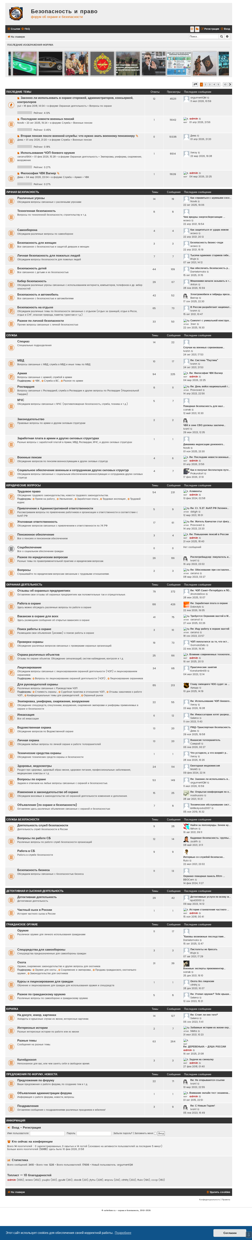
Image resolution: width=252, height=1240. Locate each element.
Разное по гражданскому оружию (41, 994)
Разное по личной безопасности (40, 321)
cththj (193, 984)
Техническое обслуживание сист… (210, 804)
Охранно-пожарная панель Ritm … (204, 876)
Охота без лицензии (202, 981)
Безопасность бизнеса (33, 870)
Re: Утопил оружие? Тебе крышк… (210, 994)
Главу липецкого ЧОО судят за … (210, 684)
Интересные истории (32, 1028)
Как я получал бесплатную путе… (210, 470)
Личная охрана (28, 740)
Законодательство (30, 419)
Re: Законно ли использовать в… (210, 779)
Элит (193, 324)
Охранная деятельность (73, 106)
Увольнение (66, 498)
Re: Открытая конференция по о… (210, 791)
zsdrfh (194, 841)
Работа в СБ (26, 851)
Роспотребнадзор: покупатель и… (210, 557)
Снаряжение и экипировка (76, 969)
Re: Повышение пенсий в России (209, 534)
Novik (20, 122)
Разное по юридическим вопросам (42, 557)
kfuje (193, 258)
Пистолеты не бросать (203, 949)
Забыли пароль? (122, 1133)
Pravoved (196, 390)
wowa (187, 220)
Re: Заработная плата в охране (209, 603)
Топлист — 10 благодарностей (29, 1175)
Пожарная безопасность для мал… (204, 406)
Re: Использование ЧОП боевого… (210, 701)
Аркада (194, 687)
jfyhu (92, 1180)
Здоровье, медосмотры (34, 766)
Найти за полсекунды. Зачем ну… (210, 825)
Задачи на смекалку (201, 1059)
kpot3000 (196, 900)
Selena (194, 718)
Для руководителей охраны (37, 684)
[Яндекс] (197, 29)
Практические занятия (203, 667)
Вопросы (24, 570)
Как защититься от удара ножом (209, 229)
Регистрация (32, 1127)
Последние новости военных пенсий (47, 119)
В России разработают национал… (210, 307)
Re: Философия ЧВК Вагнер (206, 373)
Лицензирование (29, 667)
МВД (20, 360)
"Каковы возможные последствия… (204, 936)
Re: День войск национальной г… (210, 386)
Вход (15, 1127)
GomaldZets (198, 645)
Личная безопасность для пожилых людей (48, 256)
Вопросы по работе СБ (34, 838)
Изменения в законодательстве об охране (47, 792)
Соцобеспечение (29, 547)
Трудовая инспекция (114, 498)
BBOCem (188, 879)
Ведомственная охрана (34, 727)
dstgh (194, 511)
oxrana (194, 573)
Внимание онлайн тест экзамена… (209, 1092)
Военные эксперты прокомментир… (204, 968)
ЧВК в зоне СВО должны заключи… (204, 425)
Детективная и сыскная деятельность (34, 891)
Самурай (195, 743)
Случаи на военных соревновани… (203, 347)
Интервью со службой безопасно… (203, 857)
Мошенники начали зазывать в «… (210, 281)
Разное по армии (73, 380)
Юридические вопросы (23, 485)
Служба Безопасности (22, 819)
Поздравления (28, 1106)
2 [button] (205, 84)
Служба (66, 122)
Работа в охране (29, 603)
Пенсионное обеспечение (35, 535)
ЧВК (86, 177)
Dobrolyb (195, 606)
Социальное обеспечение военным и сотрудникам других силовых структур (73, 470)
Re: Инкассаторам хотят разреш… (210, 714)
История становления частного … (209, 909)
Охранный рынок (93, 695)
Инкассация (25, 715)
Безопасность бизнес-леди (206, 242)
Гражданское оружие (22, 924)
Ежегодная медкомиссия (205, 765)
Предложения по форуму (35, 1080)
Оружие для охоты (46, 969)
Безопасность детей (31, 268)
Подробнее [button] (123, 1232)
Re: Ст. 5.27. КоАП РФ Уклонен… (209, 508)
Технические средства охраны (39, 753)
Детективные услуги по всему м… (210, 896)
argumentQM (198, 97)
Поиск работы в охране (34, 629)
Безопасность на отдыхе (35, 307)
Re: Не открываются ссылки (207, 1080)
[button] (195, 84)
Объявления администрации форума (44, 1093)
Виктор (194, 297)
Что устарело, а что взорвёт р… (209, 752)
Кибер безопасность (31, 281)
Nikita (193, 1031)
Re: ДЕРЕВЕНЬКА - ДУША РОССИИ (204, 1046)
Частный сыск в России (34, 910)
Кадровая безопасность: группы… (210, 838)
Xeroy (193, 152)
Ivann (193, 310)
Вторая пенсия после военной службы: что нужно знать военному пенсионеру (78, 136)
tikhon (194, 828)
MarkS (194, 769)
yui (19, 106)
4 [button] (214, 84)
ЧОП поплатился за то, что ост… (209, 641)
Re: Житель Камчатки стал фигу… (210, 521)
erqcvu (109, 1180)
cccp (154, 1180)
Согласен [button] (229, 1232)
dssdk (77, 1180)
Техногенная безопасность (36, 211)
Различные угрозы (31, 198)
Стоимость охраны (46, 691)
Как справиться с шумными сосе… (210, 197)
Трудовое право (29, 491)
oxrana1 (195, 619)
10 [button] (225, 84)
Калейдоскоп (26, 1060)
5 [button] (218, 84)
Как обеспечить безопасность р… (210, 268)
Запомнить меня (144, 1133)
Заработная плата (88, 498)
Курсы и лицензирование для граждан (45, 981)
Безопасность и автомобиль (37, 295)
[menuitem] (25, 29)
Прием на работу (45, 498)
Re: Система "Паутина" (204, 360)
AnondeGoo (197, 594)
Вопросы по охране (100, 106)
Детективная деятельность (37, 897)
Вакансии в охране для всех (37, 616)
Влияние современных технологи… (210, 654)
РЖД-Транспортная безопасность (210, 727)
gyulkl (61, 1180)
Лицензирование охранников (126, 678)
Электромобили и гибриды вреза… (210, 294)
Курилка (12, 1009)
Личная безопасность (22, 192)
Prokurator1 (196, 473)
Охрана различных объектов (38, 655)
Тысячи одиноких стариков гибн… (210, 255)
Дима (20, 139)
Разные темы (27, 1041)
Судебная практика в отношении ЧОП (83, 691)
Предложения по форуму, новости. (32, 1074)
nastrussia (196, 795)
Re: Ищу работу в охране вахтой (209, 628)
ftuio (186, 860)
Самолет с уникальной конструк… (210, 320)
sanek (187, 972)
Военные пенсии (82, 122)
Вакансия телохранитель (205, 740)
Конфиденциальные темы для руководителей (53, 695)
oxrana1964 (24, 156)
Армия (78, 177)
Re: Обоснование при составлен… (210, 569)
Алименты (195, 491)
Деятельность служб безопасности (42, 825)
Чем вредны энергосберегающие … (204, 217)
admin (193, 118)
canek (187, 409)
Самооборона (27, 230)
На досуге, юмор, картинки (36, 1015)
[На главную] (17, 14)
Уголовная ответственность (37, 522)
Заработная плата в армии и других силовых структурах (58, 438)
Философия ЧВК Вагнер (38, 173)
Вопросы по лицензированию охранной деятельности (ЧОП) (70, 678)
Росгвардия (25, 387)
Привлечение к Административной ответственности (55, 508)
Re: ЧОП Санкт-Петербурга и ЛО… (210, 590)
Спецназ (23, 341)
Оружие (23, 930)
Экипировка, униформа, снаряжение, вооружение (53, 701)
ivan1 (186, 428)
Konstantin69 (198, 670)
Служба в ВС (52, 380)
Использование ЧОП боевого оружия (48, 153)
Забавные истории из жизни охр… (210, 1027)
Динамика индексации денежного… (204, 444)
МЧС (20, 400)
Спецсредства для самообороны (41, 950)
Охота (21, 962)
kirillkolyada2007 (200, 808)
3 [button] (209, 84)
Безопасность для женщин (36, 243)
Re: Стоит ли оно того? (204, 1014)
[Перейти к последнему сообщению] (208, 97)
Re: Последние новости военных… (209, 457)
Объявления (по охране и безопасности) (47, 805)
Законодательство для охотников (49, 973)
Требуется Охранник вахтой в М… (210, 616)
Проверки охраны (30, 642)
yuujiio (46, 1180)
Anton (193, 284)
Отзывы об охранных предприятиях (43, 591)
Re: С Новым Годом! (202, 1105)
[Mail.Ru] (192, 29)
